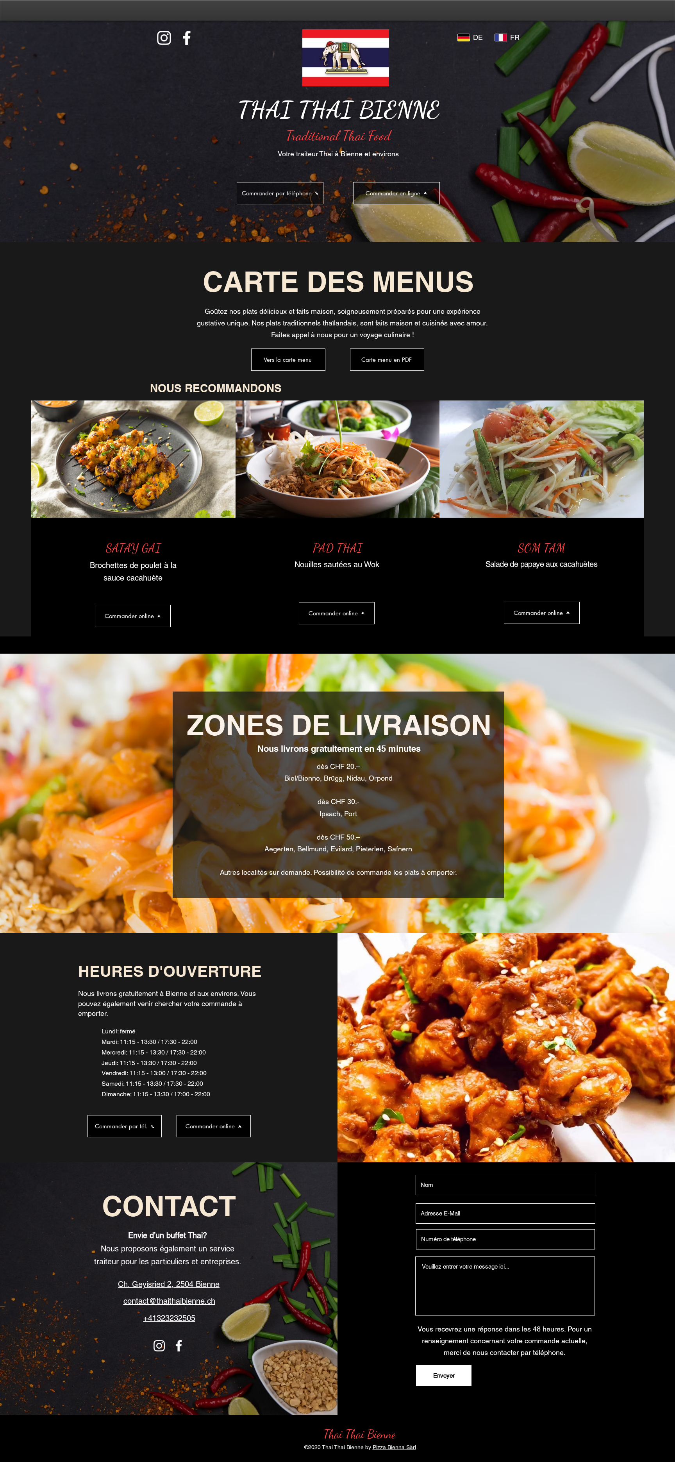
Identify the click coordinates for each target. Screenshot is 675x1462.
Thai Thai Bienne (359, 1434)
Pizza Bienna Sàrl (394, 1447)
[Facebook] (186, 38)
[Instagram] (164, 38)
